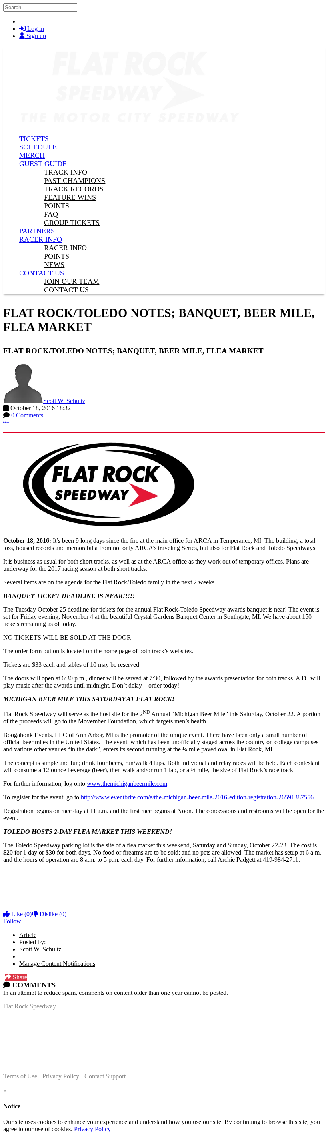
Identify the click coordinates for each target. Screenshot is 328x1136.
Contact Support (105, 1076)
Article (27, 934)
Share (19, 977)
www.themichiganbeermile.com (127, 783)
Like (21, 914)
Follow (12, 921)
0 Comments (27, 415)
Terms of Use (20, 1076)
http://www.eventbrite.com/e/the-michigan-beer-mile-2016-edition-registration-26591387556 (197, 797)
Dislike (52, 914)
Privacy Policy (60, 1076)
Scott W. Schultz (64, 400)
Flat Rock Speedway (29, 1006)
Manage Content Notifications (57, 963)
